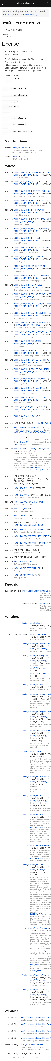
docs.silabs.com (25, 3)
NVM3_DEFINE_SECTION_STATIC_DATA (32, 448)
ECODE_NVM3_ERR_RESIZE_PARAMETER (32, 369)
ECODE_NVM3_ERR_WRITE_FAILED (30, 406)
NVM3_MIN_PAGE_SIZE (24, 561)
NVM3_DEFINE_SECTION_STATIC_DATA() (30, 432)
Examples (18, 444)
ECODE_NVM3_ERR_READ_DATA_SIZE (31, 350)
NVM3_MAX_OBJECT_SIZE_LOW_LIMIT (31, 543)
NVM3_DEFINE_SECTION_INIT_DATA (31, 427)
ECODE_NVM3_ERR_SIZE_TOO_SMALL (31, 378)
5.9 (10, 14)
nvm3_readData (38, 795)
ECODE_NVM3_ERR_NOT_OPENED (28, 284)
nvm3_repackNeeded (40, 845)
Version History (29, 14)
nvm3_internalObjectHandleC (36, 1031)
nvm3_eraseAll (37, 684)
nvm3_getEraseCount (40, 694)
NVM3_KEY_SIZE (22, 515)
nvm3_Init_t (18, 156)
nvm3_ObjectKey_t (40, 648)
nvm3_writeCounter (40, 975)
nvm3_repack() (37, 827)
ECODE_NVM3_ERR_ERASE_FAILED (30, 181)
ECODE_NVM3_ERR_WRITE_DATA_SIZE (31, 397)
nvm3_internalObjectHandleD (36, 1038)
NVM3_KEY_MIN (21, 508)
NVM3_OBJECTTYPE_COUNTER (27, 568)
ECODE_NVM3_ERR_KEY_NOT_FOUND (30, 266)
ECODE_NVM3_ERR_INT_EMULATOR (30, 209)
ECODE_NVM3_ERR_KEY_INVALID (29, 256)
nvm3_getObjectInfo (40, 711)
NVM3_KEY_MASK (22, 495)
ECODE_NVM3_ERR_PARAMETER (28, 341)
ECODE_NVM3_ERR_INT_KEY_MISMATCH (32, 219)
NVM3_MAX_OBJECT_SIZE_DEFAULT (30, 525)
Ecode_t (25, 623)
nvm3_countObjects (39, 634)
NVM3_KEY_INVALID (23, 488)
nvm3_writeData (38, 989)
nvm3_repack (36, 814)
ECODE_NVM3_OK (22, 416)
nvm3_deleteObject (40, 643)
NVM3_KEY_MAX (21, 502)
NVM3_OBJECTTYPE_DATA (26, 575)
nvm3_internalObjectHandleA (36, 1017)
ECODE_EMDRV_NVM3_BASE (26, 174)
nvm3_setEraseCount (40, 928)
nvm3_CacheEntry (21, 147)
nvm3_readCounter (39, 776)
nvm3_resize (36, 864)
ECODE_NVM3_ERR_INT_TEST (27, 238)
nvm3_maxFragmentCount (33, 1044)
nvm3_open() (23, 442)
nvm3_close (36, 623)
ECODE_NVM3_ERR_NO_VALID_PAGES (31, 275)
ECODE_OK (37, 416)
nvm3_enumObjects (39, 655)
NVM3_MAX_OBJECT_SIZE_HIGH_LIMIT (32, 536)
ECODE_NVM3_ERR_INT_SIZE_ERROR (31, 228)
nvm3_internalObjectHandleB (36, 1024)
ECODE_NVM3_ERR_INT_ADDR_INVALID (32, 200)
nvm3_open (35, 751)
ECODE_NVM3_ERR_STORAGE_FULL (30, 388)
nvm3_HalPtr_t (37, 869)
